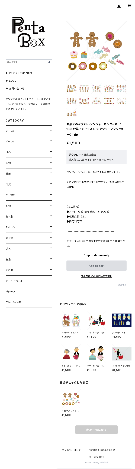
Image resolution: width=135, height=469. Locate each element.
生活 (8, 259)
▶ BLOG (11, 80)
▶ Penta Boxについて (19, 72)
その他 (9, 270)
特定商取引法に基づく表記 (102, 450)
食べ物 (9, 216)
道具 (8, 248)
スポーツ (10, 227)
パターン (10, 291)
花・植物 (10, 195)
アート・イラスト (14, 280)
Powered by (92, 462)
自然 (8, 184)
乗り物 (9, 237)
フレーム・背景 (14, 302)
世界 (8, 152)
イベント (10, 141)
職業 (8, 173)
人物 (8, 162)
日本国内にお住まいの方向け (96, 276)
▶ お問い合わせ (15, 88)
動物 (8, 205)
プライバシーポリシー (72, 450)
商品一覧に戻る (96, 430)
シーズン (10, 130)
